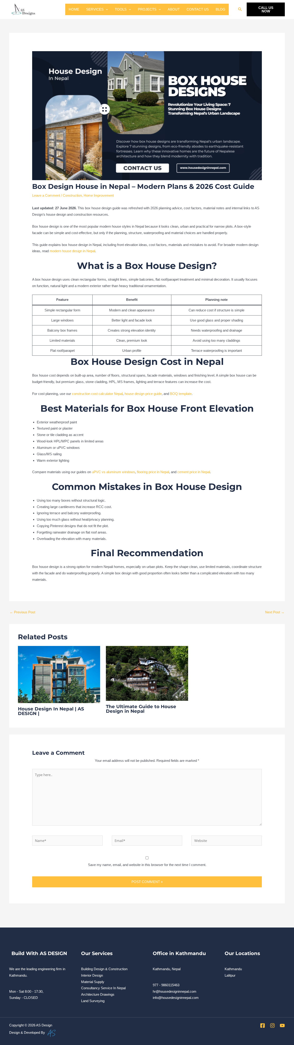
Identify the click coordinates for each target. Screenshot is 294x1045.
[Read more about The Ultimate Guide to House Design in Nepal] (147, 673)
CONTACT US (198, 9)
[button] (106, 9)
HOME (74, 9)
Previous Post (22, 612)
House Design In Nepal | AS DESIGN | (51, 711)
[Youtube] (282, 1025)
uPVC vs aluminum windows (113, 472)
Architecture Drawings (97, 994)
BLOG (220, 9)
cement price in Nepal (193, 472)
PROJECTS (147, 9)
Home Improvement (99, 195)
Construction (72, 195)
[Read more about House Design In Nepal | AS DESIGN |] (59, 674)
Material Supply (92, 982)
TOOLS (121, 9)
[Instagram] (272, 1025)
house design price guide (143, 394)
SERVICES (95, 9)
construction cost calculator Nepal (97, 394)
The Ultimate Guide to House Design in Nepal (141, 709)
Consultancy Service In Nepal (103, 988)
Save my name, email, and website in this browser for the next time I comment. (147, 865)
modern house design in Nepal (72, 251)
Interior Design (92, 975)
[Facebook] (262, 1025)
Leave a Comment (46, 195)
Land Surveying (93, 1001)
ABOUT (174, 9)
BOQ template (181, 394)
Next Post (274, 612)
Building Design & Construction (104, 969)
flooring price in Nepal (153, 472)
